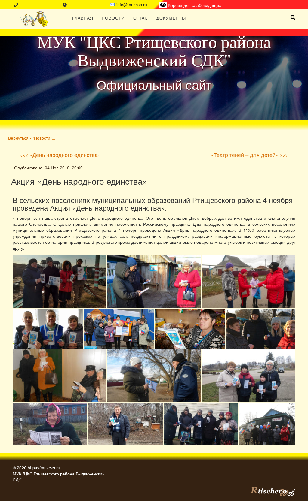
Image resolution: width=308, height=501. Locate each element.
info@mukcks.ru (131, 5)
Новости (113, 18)
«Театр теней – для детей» (245, 154)
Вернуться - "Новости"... (31, 137)
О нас (140, 18)
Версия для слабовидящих (194, 5)
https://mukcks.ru (44, 468)
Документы (171, 18)
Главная (82, 18)
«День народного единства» (65, 154)
